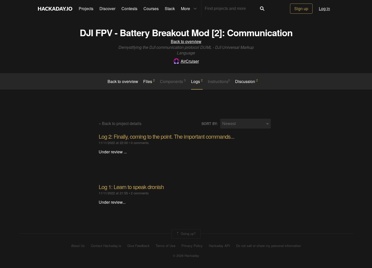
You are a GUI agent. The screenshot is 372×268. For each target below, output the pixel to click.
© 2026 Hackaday (186, 255)
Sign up (301, 8)
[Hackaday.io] (55, 8)
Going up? (188, 233)
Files (149, 81)
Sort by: (209, 123)
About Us (78, 245)
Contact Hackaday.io (106, 245)
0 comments (140, 142)
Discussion (246, 81)
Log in (324, 8)
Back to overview (186, 41)
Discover (107, 8)
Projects (86, 8)
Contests (129, 8)
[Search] (262, 9)
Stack (170, 8)
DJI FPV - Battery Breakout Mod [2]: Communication (186, 32)
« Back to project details (120, 123)
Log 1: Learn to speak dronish (131, 187)
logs (197, 81)
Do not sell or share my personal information (268, 245)
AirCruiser (190, 61)
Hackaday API (219, 245)
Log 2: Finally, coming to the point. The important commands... (166, 136)
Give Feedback (138, 245)
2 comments (140, 193)
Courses (151, 8)
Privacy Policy (192, 245)
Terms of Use (165, 245)
